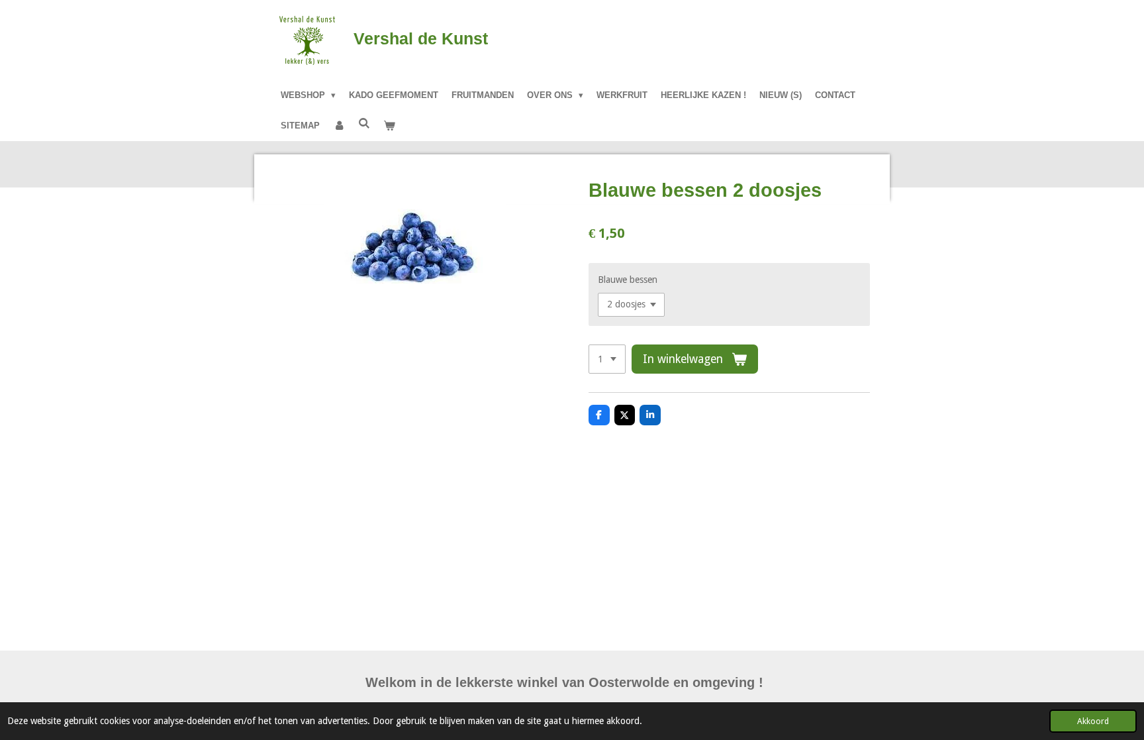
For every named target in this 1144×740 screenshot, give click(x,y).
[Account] (339, 126)
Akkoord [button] (1093, 721)
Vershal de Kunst (421, 38)
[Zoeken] (364, 123)
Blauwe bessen (627, 279)
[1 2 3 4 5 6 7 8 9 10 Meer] (607, 359)
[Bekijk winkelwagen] (389, 126)
